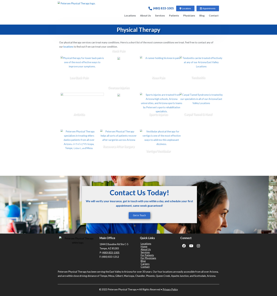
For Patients (147, 255)
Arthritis (79, 114)
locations (68, 46)
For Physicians (148, 258)
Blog (202, 15)
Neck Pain (118, 51)
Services (160, 15)
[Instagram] (198, 245)
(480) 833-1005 (163, 8)
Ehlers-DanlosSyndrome (79, 146)
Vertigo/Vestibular (158, 151)
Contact (214, 15)
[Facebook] (184, 245)
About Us (145, 15)
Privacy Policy (170, 289)
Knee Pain (158, 77)
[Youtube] (191, 245)
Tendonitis (198, 77)
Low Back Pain (79, 77)
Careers (145, 263)
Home (144, 246)
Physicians (189, 15)
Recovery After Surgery (118, 146)
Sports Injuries (158, 114)
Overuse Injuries (118, 87)
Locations (130, 15)
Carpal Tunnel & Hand (198, 114)
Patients (174, 15)
